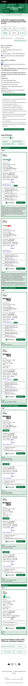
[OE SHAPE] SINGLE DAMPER (8, 144)
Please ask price (15, 615)
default (5, 28)
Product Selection (5, 33)
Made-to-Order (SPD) (7, 646)
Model (14, 28)
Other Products (7, 651)
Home (2, 14)
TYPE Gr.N (20, 646)
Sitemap (14, 673)
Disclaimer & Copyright (7, 671)
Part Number (23, 33)
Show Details (20, 202)
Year (23, 28)
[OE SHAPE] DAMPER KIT (17, 141)
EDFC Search (20, 651)
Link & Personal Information (20, 671)
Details (15, 185)
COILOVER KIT (5, 141)
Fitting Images (11, 202)
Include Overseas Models (7, 38)
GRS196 (14, 33)
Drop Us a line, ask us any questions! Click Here (14, 94)
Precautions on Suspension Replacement (14, 129)
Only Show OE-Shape (20, 38)
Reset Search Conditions (20, 40)
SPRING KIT (20, 144)
